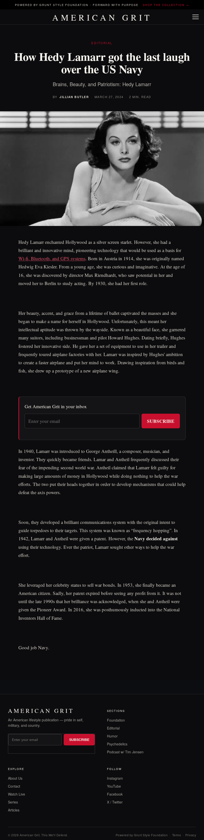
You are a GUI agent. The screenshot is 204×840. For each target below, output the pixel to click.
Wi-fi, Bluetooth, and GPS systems (51, 258)
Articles (13, 809)
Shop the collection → (166, 5)
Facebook (115, 794)
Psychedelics (117, 743)
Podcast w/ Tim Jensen (125, 751)
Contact (14, 786)
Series (13, 802)
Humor (112, 735)
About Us (15, 778)
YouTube (114, 786)
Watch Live (16, 794)
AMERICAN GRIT (102, 17)
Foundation (116, 720)
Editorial (113, 728)
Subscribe (160, 421)
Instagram (115, 778)
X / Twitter (115, 802)
